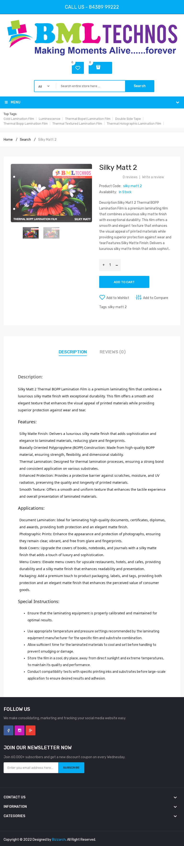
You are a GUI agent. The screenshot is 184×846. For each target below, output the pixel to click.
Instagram (19, 730)
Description (73, 352)
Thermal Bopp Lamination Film (26, 123)
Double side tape (128, 119)
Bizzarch (59, 840)
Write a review (153, 177)
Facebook (8, 730)
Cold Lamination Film (19, 119)
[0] (100, 68)
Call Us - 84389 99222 (92, 7)
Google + (30, 730)
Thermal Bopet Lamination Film (87, 119)
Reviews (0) (113, 352)
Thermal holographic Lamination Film (134, 123)
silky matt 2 (47, 140)
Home (8, 140)
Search (140, 86)
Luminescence (49, 119)
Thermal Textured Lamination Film (77, 123)
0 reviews (130, 177)
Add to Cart (124, 282)
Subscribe (71, 767)
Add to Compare (155, 298)
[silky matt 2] (31, 233)
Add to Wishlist (117, 298)
